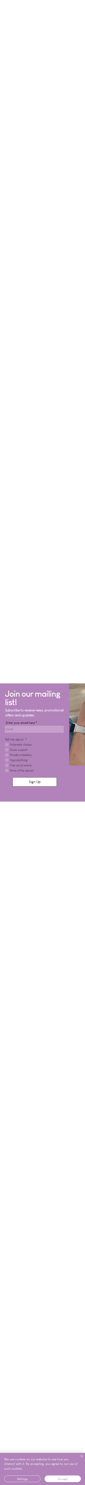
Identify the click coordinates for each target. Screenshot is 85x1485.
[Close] (79, 1459)
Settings (22, 1479)
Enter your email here (20, 722)
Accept (63, 1479)
